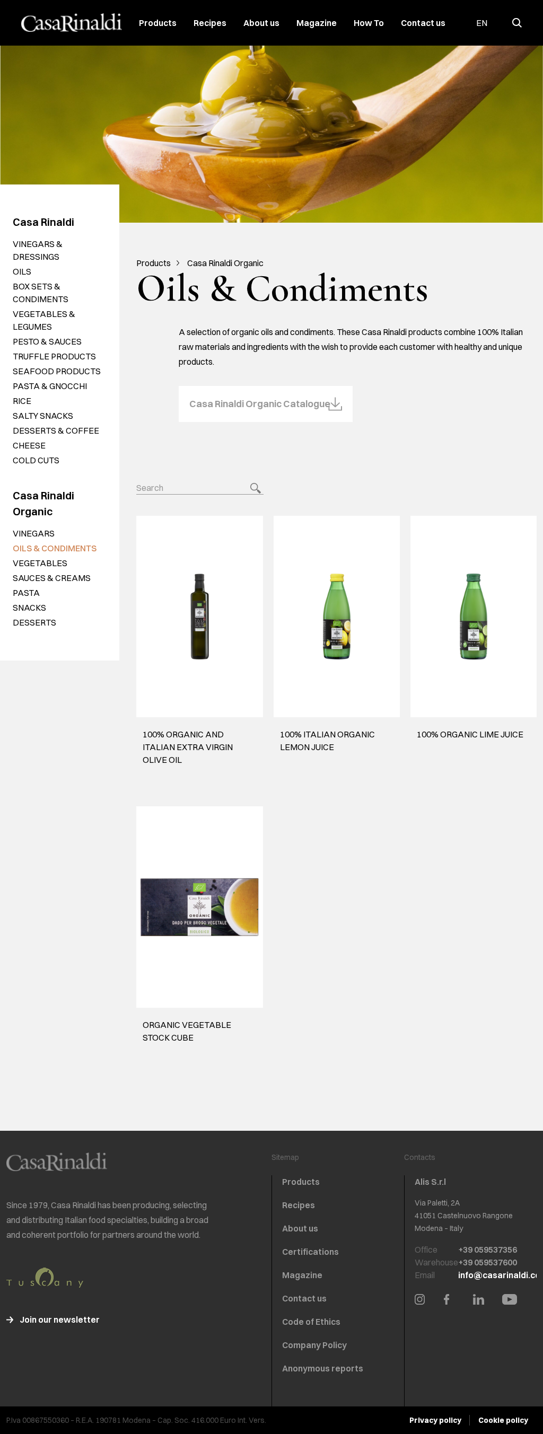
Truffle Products (54, 356)
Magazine (316, 22)
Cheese (29, 445)
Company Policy (314, 1345)
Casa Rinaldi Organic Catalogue (259, 404)
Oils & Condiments (55, 548)
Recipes (210, 22)
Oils (22, 271)
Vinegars (34, 533)
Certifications (310, 1251)
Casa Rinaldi (43, 221)
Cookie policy (503, 1420)
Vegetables (40, 563)
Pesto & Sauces (47, 341)
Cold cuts (36, 460)
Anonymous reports (322, 1368)
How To (369, 22)
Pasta (26, 592)
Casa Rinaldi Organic (225, 263)
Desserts (34, 622)
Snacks (29, 607)
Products (158, 22)
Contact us (423, 22)
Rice (22, 400)
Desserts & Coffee (56, 430)
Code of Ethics (311, 1321)
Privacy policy (435, 1420)
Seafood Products (57, 371)
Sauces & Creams (52, 578)
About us (261, 22)
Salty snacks (43, 415)
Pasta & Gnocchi (50, 386)
